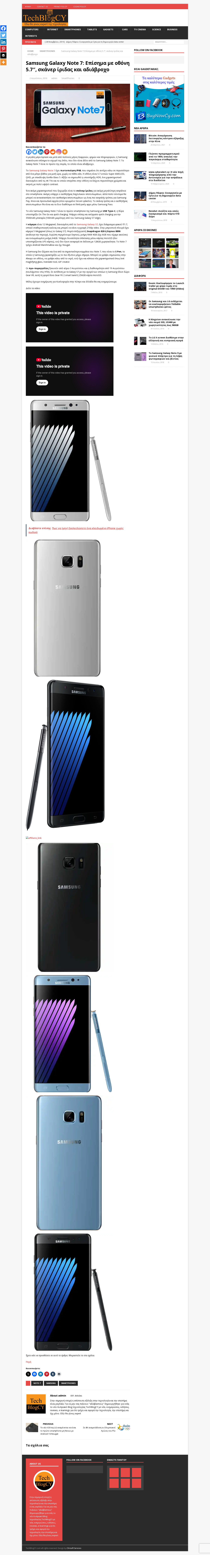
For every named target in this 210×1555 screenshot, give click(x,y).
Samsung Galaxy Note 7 (42, 170)
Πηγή (28, 1361)
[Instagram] (185, 6)
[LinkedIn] (167, 6)
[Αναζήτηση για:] (168, 41)
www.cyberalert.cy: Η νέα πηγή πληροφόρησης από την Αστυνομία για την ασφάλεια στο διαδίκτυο (166, 176)
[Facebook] (155, 6)
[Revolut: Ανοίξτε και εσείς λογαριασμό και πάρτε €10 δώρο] (140, 214)
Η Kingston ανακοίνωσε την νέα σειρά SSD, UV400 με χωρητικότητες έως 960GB (164, 322)
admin (54, 78)
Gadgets (108, 29)
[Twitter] (179, 6)
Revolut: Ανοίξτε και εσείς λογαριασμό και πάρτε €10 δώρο (164, 214)
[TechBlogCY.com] (45, 24)
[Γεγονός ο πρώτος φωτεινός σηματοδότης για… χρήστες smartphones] (145, 263)
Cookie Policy (79, 6)
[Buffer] (3, 55)
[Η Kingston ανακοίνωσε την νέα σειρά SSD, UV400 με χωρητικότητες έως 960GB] (140, 322)
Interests (31, 35)
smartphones (68, 1383)
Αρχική (28, 6)
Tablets (92, 29)
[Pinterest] (161, 6)
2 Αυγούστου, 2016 (38, 78)
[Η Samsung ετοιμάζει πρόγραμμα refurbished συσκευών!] (145, 253)
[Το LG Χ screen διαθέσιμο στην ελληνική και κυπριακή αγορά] (140, 340)
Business (172, 29)
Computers (31, 29)
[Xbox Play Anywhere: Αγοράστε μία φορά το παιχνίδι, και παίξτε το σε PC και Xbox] (145, 243)
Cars (125, 29)
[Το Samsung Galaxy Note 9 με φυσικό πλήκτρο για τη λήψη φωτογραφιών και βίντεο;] (140, 356)
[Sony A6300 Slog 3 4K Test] (159, 243)
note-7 (37, 1383)
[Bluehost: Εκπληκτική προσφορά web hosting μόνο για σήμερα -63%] (159, 263)
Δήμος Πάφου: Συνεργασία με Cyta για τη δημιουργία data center (165, 195)
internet (52, 29)
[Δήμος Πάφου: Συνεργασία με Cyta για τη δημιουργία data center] (140, 196)
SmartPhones (72, 29)
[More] (64, 152)
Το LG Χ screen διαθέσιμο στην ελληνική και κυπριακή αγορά (166, 339)
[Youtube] (173, 6)
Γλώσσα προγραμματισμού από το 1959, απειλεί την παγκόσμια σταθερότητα (164, 156)
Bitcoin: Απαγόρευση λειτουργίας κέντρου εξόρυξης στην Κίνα (166, 138)
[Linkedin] (41, 152)
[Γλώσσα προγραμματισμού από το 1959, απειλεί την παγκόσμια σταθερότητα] (140, 157)
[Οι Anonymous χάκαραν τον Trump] (172, 263)
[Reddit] (52, 152)
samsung (51, 1383)
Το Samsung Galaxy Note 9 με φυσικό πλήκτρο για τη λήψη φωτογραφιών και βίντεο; (165, 356)
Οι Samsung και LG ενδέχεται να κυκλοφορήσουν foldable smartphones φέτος (165, 304)
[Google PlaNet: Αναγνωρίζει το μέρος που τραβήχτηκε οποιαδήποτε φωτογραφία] (159, 253)
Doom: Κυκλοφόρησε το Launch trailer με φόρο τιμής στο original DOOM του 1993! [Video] (166, 286)
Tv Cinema (140, 29)
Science (156, 29)
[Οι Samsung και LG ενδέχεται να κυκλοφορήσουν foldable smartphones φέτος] (140, 304)
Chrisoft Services (74, 1548)
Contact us (42, 6)
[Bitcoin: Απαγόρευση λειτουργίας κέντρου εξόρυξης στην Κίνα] (140, 138)
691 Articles (76, 1395)
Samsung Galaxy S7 (87, 224)
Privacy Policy (60, 6)
